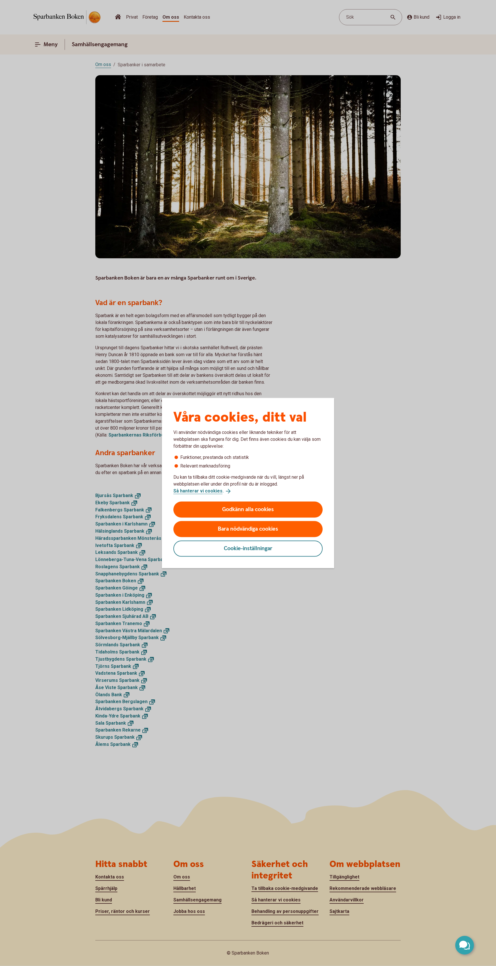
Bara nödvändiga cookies (248, 528)
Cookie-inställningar (248, 548)
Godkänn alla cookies (248, 509)
